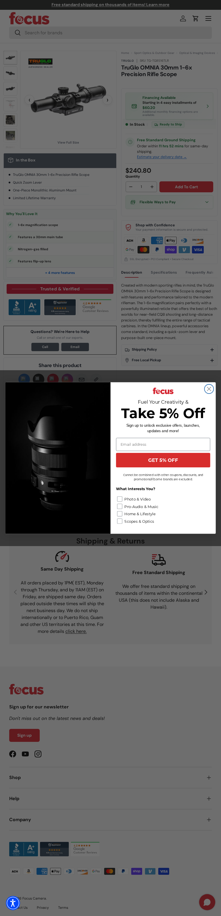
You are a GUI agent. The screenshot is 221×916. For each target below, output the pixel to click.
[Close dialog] (209, 389)
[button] (13, 903)
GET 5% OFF (163, 460)
